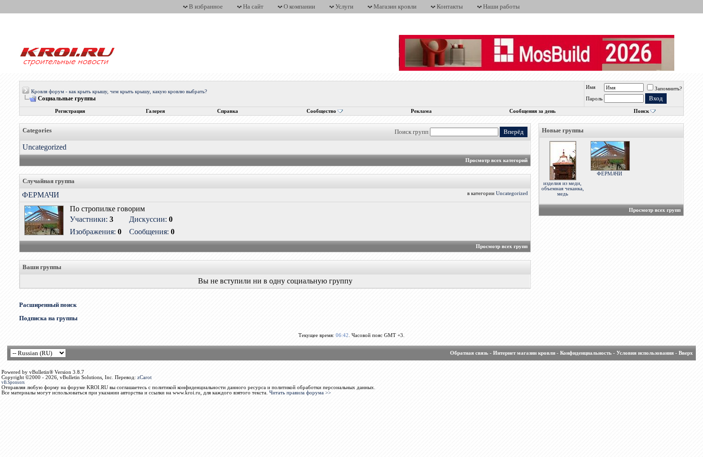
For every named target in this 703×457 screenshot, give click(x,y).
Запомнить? (668, 88)
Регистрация (70, 111)
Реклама (421, 111)
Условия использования (645, 353)
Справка (227, 111)
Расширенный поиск (48, 304)
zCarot (144, 377)
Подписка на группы (48, 318)
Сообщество (321, 111)
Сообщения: (149, 232)
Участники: (89, 219)
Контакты (450, 6)
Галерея (155, 111)
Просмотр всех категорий (496, 160)
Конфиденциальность (586, 353)
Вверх (686, 353)
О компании (299, 6)
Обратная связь (469, 353)
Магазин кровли (395, 6)
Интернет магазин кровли (524, 353)
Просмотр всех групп (501, 246)
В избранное (206, 6)
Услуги (344, 6)
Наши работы (501, 6)
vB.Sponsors (13, 382)
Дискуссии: (148, 219)
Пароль (594, 98)
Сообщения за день (532, 111)
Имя (590, 87)
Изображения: (93, 232)
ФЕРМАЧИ (40, 195)
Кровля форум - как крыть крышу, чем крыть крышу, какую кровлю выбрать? (119, 91)
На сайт (253, 6)
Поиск (641, 111)
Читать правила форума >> (300, 392)
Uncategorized (44, 147)
